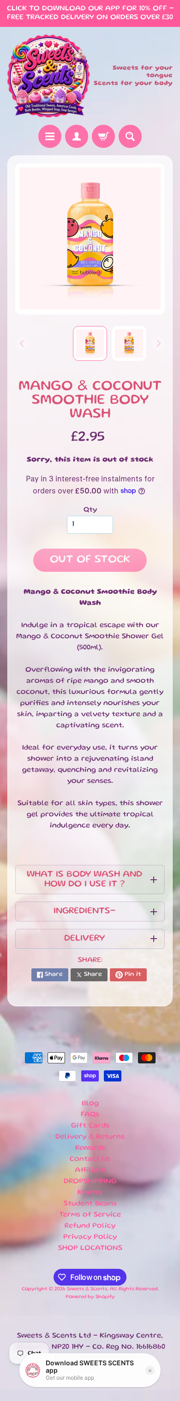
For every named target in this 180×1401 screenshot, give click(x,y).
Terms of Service (90, 1215)
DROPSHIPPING (90, 1181)
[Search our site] (130, 136)
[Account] (76, 136)
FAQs (90, 1115)
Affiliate (90, 1170)
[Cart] (103, 136)
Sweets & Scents (87, 1289)
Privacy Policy (90, 1237)
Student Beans (90, 1204)
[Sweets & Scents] (48, 75)
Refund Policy (90, 1226)
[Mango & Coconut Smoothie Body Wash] (129, 343)
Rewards (90, 1148)
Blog (90, 1103)
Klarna (90, 1193)
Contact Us (90, 1159)
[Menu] (49, 136)
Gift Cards (90, 1126)
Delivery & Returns (90, 1137)
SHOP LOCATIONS (90, 1248)
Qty (90, 510)
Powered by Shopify (90, 1297)
